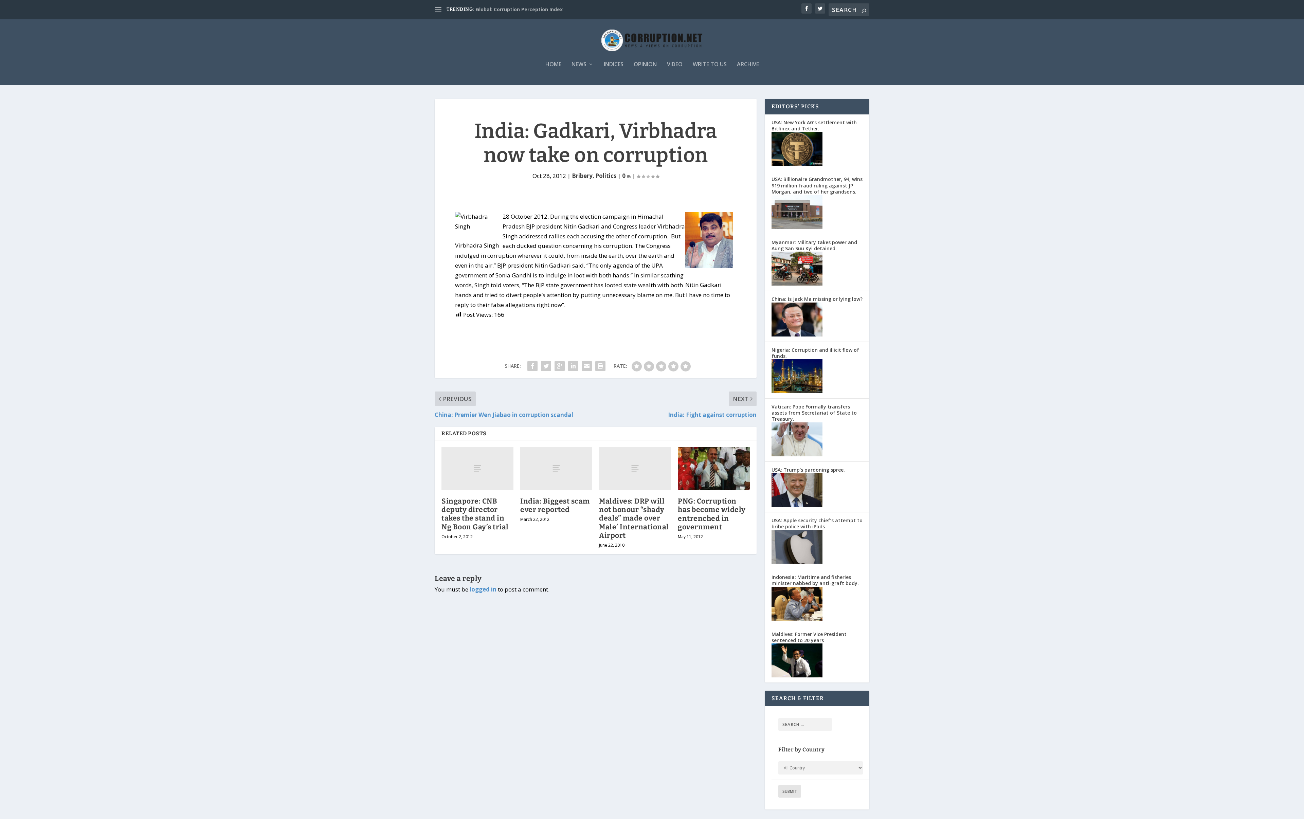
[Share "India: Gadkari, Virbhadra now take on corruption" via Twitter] (546, 366)
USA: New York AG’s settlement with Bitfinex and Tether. (814, 125)
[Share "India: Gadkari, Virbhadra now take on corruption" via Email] (587, 366)
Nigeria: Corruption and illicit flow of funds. (815, 353)
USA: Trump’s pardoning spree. (808, 470)
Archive (748, 64)
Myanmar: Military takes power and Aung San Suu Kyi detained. (814, 245)
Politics (605, 176)
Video (675, 64)
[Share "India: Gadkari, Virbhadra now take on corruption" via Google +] (559, 366)
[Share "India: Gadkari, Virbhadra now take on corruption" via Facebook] (532, 366)
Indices (613, 64)
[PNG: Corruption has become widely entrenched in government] (714, 468)
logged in (483, 589)
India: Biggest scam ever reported (555, 505)
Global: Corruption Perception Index (519, 9)
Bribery (582, 176)
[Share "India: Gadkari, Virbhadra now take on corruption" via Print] (600, 366)
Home (553, 64)
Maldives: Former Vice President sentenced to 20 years (809, 637)
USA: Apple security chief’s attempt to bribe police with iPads (817, 523)
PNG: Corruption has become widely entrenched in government (712, 514)
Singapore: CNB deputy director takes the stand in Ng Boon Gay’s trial (475, 514)
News (579, 64)
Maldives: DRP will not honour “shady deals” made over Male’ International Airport (634, 518)
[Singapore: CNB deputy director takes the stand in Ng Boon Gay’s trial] (477, 468)
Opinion (645, 64)
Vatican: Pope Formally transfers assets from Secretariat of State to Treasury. (814, 412)
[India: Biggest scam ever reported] (556, 468)
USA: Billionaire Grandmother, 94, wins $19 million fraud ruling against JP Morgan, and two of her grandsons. (817, 185)
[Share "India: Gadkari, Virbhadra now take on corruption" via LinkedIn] (573, 366)
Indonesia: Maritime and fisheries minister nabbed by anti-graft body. (815, 580)
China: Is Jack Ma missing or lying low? (817, 299)
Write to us (710, 64)
